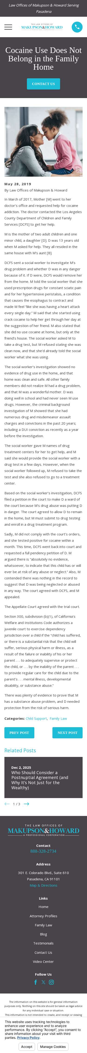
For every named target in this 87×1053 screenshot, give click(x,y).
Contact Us (43, 84)
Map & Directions (43, 885)
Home (43, 906)
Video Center (43, 961)
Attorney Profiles (43, 916)
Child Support (36, 718)
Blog (43, 934)
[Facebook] (35, 982)
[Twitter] (43, 982)
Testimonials (43, 943)
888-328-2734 (43, 851)
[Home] (42, 27)
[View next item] (26, 804)
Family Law (58, 718)
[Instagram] (51, 982)
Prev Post (19, 733)
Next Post (67, 733)
